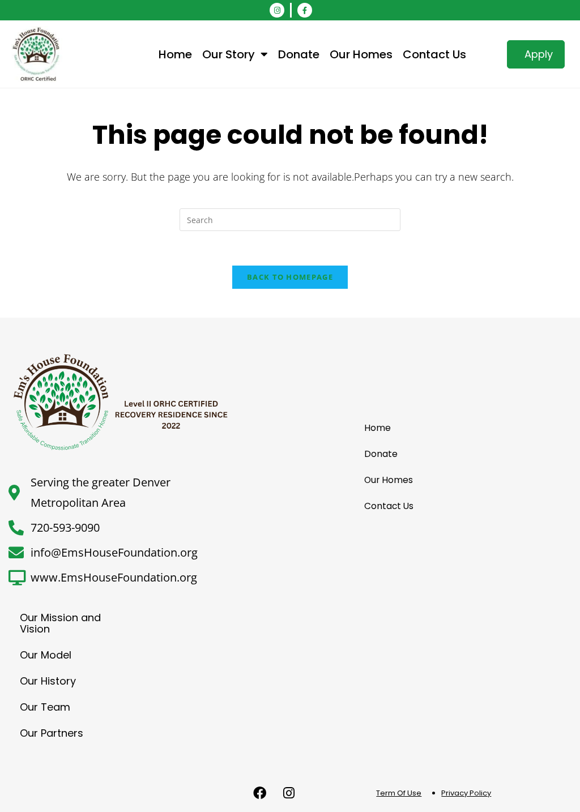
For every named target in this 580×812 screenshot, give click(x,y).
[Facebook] (260, 793)
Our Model (45, 655)
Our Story (228, 54)
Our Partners (51, 733)
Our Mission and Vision (60, 623)
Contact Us (434, 54)
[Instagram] (277, 10)
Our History (48, 681)
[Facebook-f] (304, 10)
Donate (298, 54)
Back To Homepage (290, 277)
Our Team (45, 707)
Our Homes (361, 54)
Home (175, 54)
